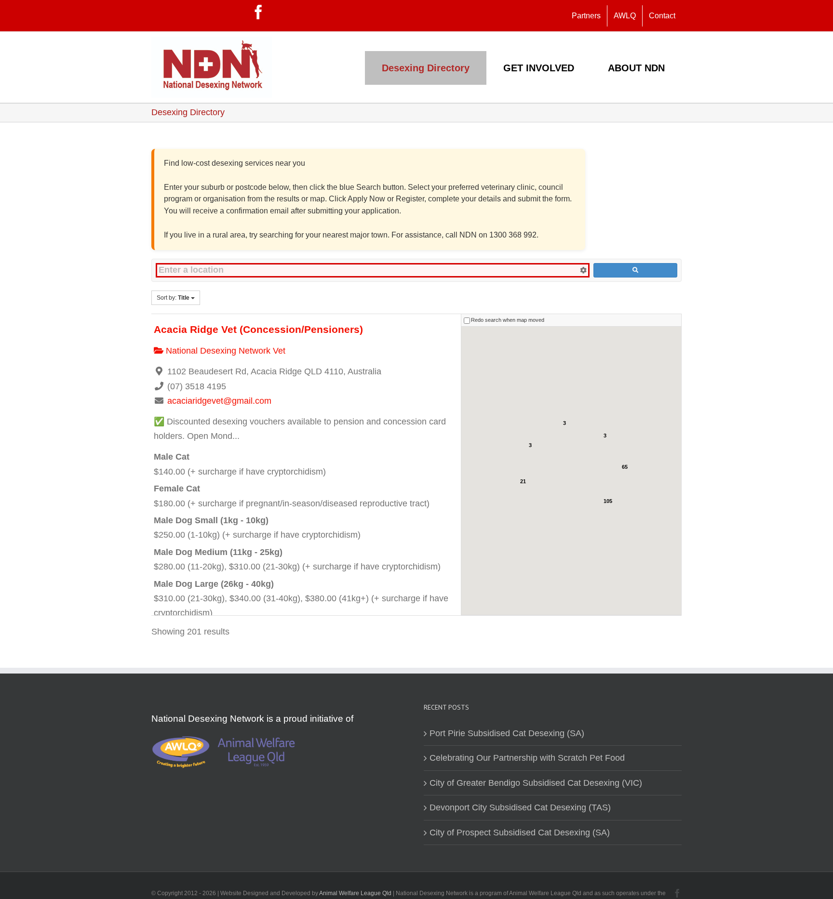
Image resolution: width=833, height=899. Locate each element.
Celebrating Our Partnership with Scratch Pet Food (527, 758)
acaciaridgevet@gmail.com (219, 401)
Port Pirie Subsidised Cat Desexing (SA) (507, 733)
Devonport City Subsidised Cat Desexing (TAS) (520, 807)
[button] (572, 449)
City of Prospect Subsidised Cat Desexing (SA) (520, 832)
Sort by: (173, 297)
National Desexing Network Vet (224, 351)
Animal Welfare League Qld (355, 893)
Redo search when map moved (507, 320)
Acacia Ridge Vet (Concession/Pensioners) (258, 329)
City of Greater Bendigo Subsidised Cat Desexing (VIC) (536, 783)
